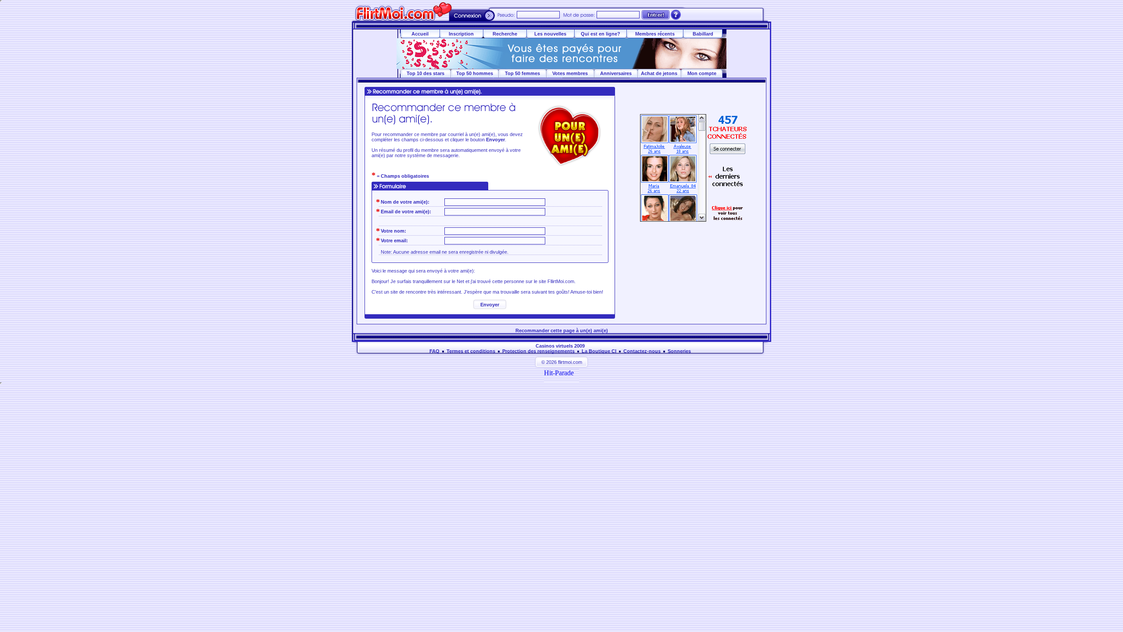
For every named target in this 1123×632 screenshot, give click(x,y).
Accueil (420, 33)
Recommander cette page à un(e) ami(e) (561, 330)
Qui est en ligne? (600, 33)
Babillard (703, 33)
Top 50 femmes (522, 73)
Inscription (461, 33)
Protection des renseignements (538, 351)
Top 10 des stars (425, 73)
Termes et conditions (471, 351)
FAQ (434, 351)
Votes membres (570, 73)
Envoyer (489, 304)
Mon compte (701, 73)
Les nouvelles (550, 33)
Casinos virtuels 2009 (560, 345)
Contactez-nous (642, 351)
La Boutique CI (599, 351)
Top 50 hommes (474, 73)
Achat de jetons (659, 73)
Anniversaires (616, 73)
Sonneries (679, 351)
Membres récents (655, 33)
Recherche (505, 33)
